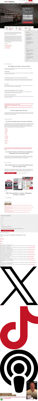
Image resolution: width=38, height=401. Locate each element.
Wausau (6, 134)
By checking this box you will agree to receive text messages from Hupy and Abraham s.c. (12, 228)
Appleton (6, 130)
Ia (1, 243)
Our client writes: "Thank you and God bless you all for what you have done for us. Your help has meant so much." (18, 105)
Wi (2, 238)
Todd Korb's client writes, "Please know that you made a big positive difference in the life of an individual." (17, 107)
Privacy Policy (22, 396)
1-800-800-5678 (29, 2)
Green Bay (6, 131)
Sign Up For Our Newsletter (6, 393)
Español (30, 0)
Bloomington (6, 140)
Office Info (30, 245)
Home (5, 5)
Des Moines (6, 137)
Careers (13, 395)
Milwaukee (6, 128)
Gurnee (6, 141)
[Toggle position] (34, 382)
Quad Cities (6, 138)
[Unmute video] (27, 382)
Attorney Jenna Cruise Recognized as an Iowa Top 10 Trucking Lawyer (29, 39)
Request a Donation (5, 395)
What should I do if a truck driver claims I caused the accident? (29, 51)
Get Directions (33, 245)
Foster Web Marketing (16, 397)
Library (27, 32)
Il (1, 241)
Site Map (25, 396)
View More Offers (9, 197)
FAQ (27, 48)
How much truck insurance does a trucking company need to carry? (29, 57)
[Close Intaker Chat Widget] (36, 382)
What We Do (8, 5)
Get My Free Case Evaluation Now (27, 22)
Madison (6, 132)
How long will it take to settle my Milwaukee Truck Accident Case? (29, 54)
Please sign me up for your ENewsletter (26, 20)
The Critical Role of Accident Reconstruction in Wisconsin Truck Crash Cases (29, 43)
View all (27, 45)
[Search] (33, 0)
